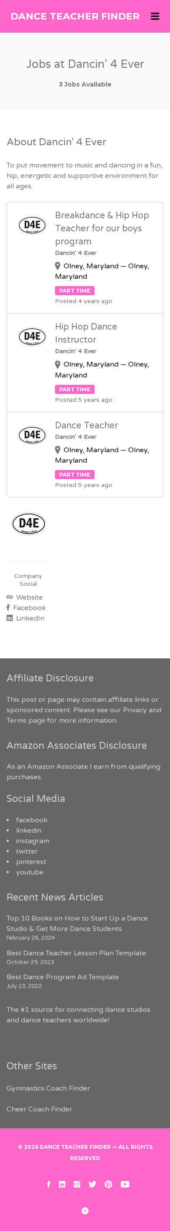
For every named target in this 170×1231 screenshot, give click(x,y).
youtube (30, 872)
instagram (32, 841)
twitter (27, 851)
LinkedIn (29, 618)
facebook (32, 820)
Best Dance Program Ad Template (63, 977)
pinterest (31, 861)
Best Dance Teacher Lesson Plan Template (76, 953)
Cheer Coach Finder (39, 1109)
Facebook (28, 608)
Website (28, 597)
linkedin (28, 830)
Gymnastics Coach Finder (48, 1088)
